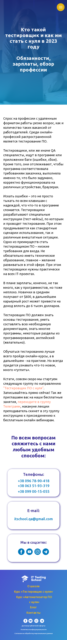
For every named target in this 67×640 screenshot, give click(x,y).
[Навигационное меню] (60, 7)
